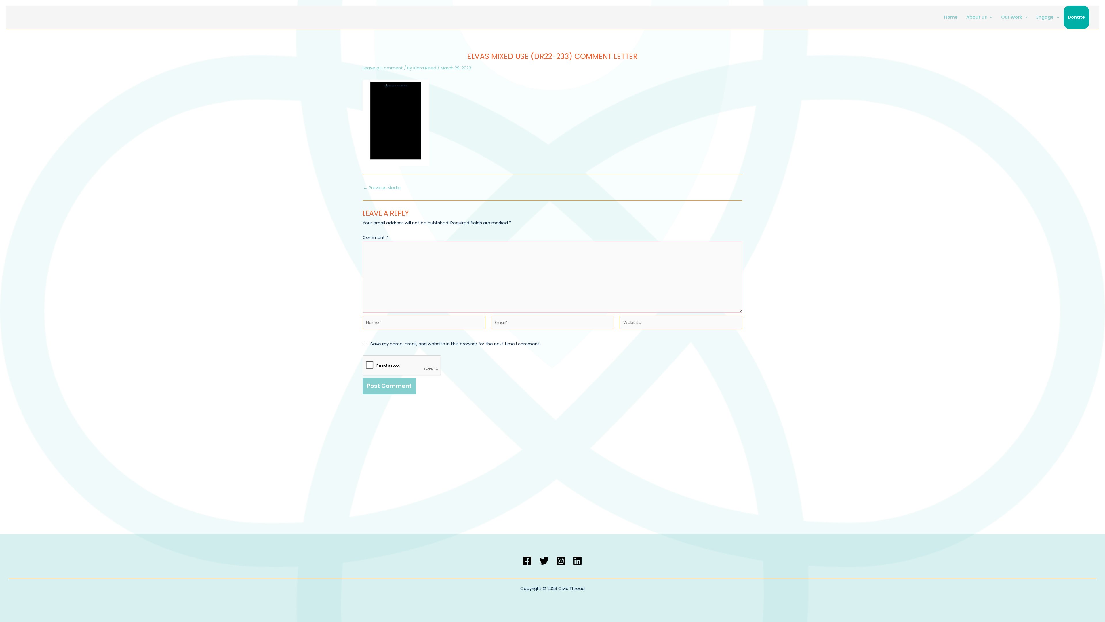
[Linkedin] (577, 561)
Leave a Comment (383, 68)
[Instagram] (560, 561)
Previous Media (382, 187)
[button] (989, 17)
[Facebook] (527, 561)
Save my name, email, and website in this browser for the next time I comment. (455, 344)
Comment (375, 237)
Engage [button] (1045, 17)
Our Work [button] (1011, 17)
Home (951, 17)
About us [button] (976, 17)
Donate (1076, 17)
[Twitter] (544, 561)
